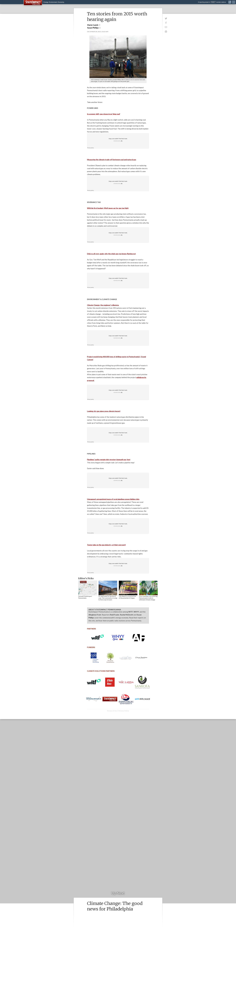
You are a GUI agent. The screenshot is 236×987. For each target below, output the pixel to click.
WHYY (136, 612)
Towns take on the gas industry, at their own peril (106, 545)
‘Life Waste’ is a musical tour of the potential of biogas (127, 597)
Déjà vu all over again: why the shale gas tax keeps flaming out (111, 254)
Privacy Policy (123, 711)
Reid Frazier (114, 615)
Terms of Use (112, 711)
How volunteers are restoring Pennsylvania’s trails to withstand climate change (148, 598)
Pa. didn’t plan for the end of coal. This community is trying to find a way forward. (107, 598)
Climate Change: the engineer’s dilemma (103, 305)
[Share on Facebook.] (166, 22)
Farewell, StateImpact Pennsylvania (85, 597)
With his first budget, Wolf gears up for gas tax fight (108, 208)
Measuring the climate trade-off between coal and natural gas (111, 159)
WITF (130, 612)
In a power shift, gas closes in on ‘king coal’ (103, 114)
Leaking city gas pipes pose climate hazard (103, 411)
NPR (213, 2)
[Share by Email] (166, 27)
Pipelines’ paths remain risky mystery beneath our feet (108, 459)
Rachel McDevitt (126, 615)
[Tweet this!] (166, 18)
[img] (87, 588)
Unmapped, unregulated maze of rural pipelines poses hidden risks (113, 499)
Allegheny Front (94, 615)
